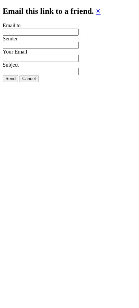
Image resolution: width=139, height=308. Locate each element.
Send (10, 78)
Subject (11, 65)
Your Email (15, 52)
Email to (12, 25)
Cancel (29, 78)
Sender (10, 38)
